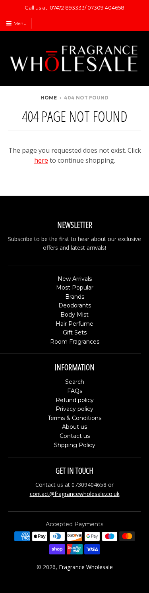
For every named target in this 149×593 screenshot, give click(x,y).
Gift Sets (75, 332)
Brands (74, 296)
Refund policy (75, 400)
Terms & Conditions (74, 418)
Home (49, 98)
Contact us (75, 435)
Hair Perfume (74, 323)
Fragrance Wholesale (86, 567)
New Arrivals (75, 278)
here (41, 160)
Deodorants (74, 305)
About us (74, 426)
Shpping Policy (74, 445)
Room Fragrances (74, 341)
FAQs (74, 391)
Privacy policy (74, 408)
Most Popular (74, 287)
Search (74, 381)
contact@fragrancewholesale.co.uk (75, 494)
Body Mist (74, 314)
